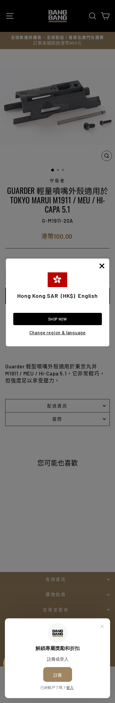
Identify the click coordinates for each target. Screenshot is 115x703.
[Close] (101, 266)
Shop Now (57, 319)
